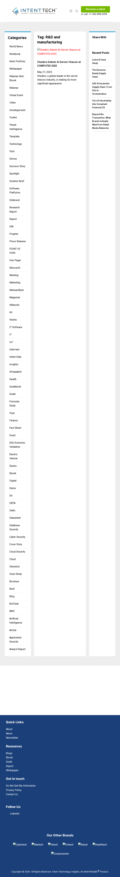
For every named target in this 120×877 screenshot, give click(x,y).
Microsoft (14, 267)
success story (17, 166)
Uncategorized (17, 110)
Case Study (15, 573)
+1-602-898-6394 (98, 14)
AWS (12, 611)
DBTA (12, 503)
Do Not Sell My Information (21, 785)
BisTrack (14, 603)
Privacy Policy (14, 790)
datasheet (15, 517)
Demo (12, 488)
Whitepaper (15, 68)
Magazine (14, 297)
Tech (12, 151)
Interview (14, 349)
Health (12, 379)
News (9, 733)
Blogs (9, 753)
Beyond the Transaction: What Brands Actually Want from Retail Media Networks (101, 121)
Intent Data (15, 356)
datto (12, 510)
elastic (13, 465)
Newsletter (12, 737)
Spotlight (14, 173)
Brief (12, 588)
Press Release (17, 241)
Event (12, 435)
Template (14, 136)
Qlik (11, 226)
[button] (94, 43)
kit (10, 312)
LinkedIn (14, 813)
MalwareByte (16, 290)
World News (16, 46)
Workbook (14, 54)
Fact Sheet (15, 427)
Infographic (15, 371)
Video (12, 102)
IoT (11, 342)
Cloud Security (17, 551)
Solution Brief (16, 181)
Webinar (13, 87)
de (10, 495)
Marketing (14, 282)
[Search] (76, 11)
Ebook (12, 473)
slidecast (14, 200)
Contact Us (12, 794)
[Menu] (71, 11)
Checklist (14, 566)
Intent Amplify (91, 871)
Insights (13, 364)
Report (13, 219)
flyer (12, 413)
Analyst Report (17, 649)
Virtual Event (16, 95)
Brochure (14, 581)
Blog (11, 596)
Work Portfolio (17, 61)
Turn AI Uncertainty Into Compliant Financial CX (101, 104)
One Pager (15, 260)
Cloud (12, 559)
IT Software (15, 327)
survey (13, 158)
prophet (13, 233)
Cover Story (15, 544)
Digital (12, 480)
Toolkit (13, 117)
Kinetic (13, 319)
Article (12, 630)
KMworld (14, 304)
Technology (15, 143)
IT (10, 334)
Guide (12, 393)
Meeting (13, 275)
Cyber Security (17, 536)
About (9, 729)
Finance (13, 420)
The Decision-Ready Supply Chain (99, 73)
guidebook (15, 386)
